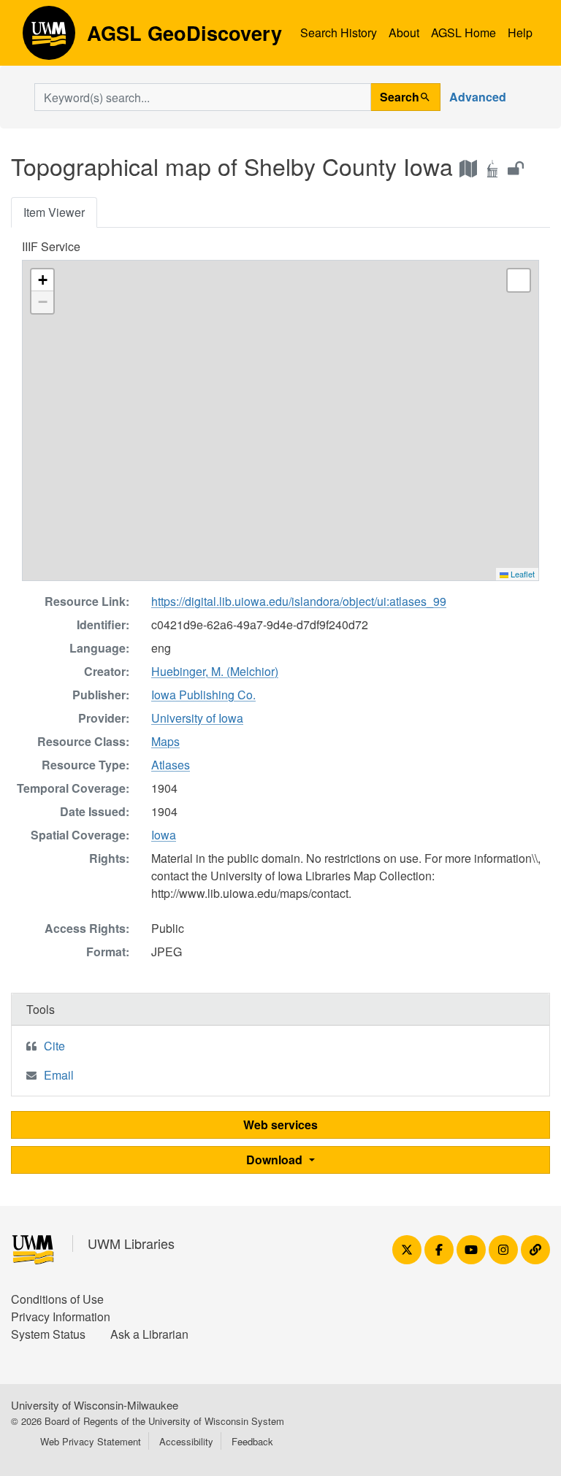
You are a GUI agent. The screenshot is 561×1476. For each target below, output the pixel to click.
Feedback (252, 1441)
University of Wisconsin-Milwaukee (94, 1404)
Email (59, 1074)
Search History (338, 32)
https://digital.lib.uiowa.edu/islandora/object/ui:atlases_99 (298, 601)
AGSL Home (463, 32)
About (404, 32)
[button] (42, 280)
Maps (165, 741)
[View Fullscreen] (519, 280)
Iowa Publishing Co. (203, 694)
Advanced (477, 96)
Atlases (170, 764)
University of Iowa (197, 718)
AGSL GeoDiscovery (48, 38)
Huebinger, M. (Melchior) (214, 671)
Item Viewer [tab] (54, 212)
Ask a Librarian (149, 1334)
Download (275, 1159)
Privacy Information (60, 1316)
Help (520, 32)
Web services (280, 1124)
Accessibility (186, 1441)
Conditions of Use (57, 1299)
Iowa (163, 834)
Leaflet (521, 574)
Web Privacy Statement (90, 1441)
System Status (48, 1334)
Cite (54, 1045)
